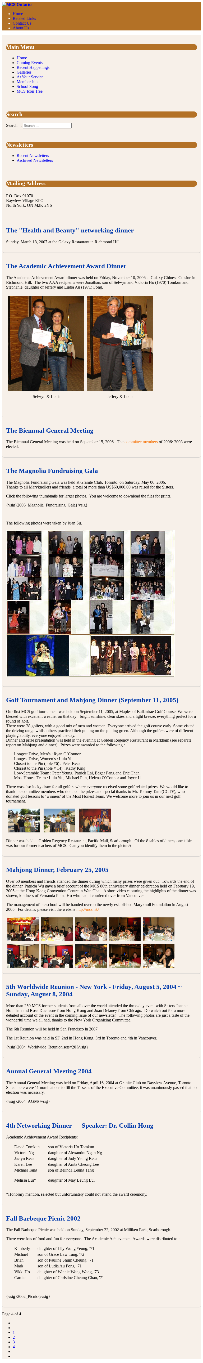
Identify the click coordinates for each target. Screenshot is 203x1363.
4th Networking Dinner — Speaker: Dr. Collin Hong (80, 1125)
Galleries (24, 72)
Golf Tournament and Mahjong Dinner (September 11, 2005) (92, 699)
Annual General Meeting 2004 (49, 1071)
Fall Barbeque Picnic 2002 (43, 1218)
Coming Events (30, 62)
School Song (27, 86)
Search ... (14, 125)
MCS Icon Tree (30, 91)
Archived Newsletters (35, 160)
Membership (27, 81)
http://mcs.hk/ (87, 909)
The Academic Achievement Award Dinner (66, 266)
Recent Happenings (33, 67)
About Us (21, 28)
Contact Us (22, 23)
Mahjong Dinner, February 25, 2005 (57, 869)
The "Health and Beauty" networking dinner (70, 230)
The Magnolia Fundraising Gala (52, 470)
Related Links (24, 18)
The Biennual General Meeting (50, 430)
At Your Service (30, 77)
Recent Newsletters (33, 155)
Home (18, 13)
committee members (141, 442)
